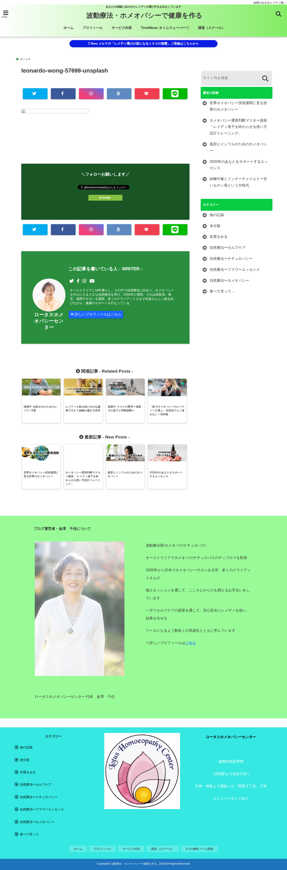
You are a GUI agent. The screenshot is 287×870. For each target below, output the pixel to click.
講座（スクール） (211, 28)
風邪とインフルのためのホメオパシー (238, 147)
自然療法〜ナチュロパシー (231, 258)
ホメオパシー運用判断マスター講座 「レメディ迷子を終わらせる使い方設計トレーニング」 (238, 126)
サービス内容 (122, 28)
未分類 (215, 226)
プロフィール (93, 28)
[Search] (265, 78)
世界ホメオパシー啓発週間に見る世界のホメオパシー (238, 106)
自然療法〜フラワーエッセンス (235, 269)
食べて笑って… (222, 291)
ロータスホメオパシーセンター (49, 321)
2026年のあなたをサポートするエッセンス (239, 165)
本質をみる (219, 236)
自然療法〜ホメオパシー (229, 280)
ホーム (68, 28)
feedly (106, 197)
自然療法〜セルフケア (228, 247)
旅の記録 (217, 215)
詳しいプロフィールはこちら (97, 314)
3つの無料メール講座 (199, 849)
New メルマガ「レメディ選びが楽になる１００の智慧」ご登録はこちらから (144, 43)
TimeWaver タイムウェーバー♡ (165, 28)
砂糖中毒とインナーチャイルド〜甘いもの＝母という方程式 (238, 182)
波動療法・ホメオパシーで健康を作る (144, 15)
